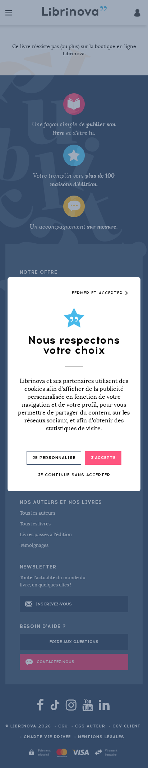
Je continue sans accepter (74, 475)
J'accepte (103, 457)
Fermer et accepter (98, 293)
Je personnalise (53, 457)
